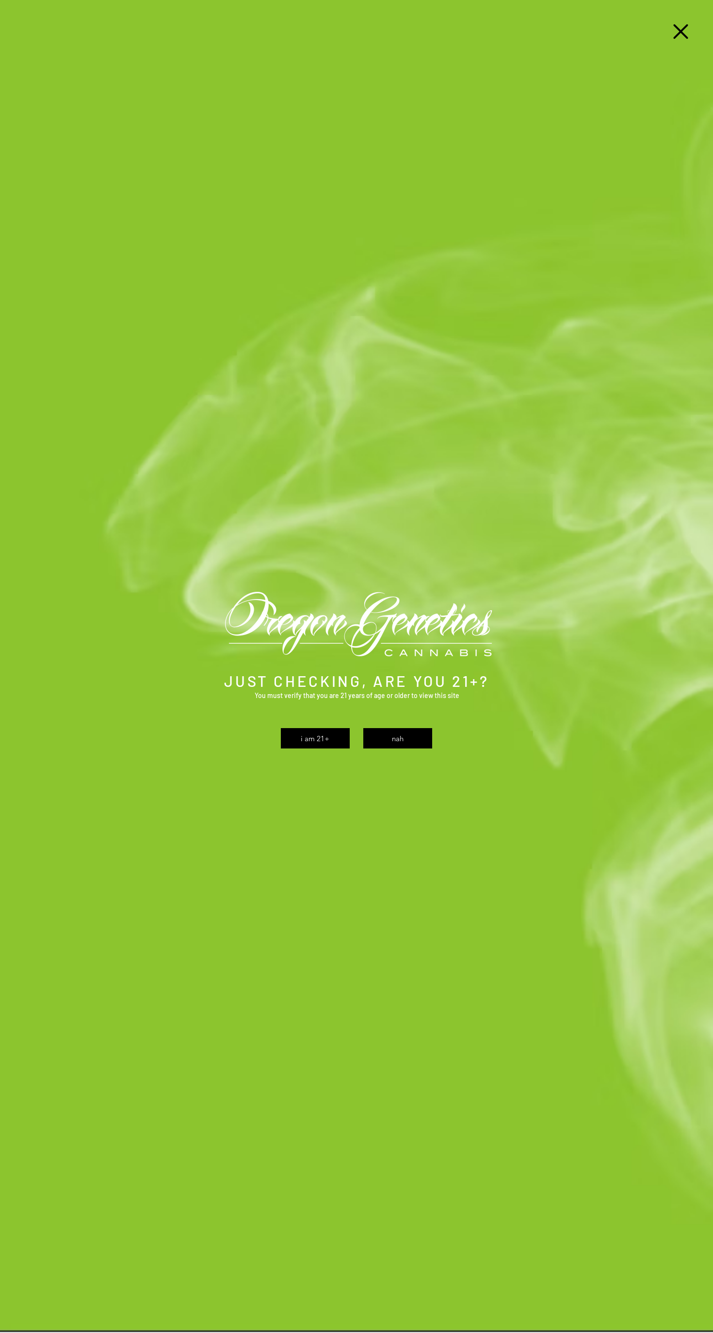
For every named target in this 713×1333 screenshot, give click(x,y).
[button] (681, 31)
